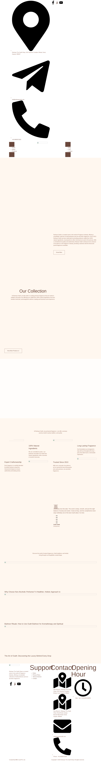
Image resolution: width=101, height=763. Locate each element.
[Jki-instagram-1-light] (57, 2)
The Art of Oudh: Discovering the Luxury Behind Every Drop (28, 656)
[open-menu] (11, 144)
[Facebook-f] (53, 2)
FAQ (69, 149)
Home (13, 147)
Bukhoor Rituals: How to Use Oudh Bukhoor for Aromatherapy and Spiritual (34, 624)
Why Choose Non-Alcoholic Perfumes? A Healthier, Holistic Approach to (32, 592)
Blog (69, 147)
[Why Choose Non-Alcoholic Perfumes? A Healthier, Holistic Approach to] (51, 575)
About (13, 149)
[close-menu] (11, 154)
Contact (70, 151)
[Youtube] (61, 2)
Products (14, 151)
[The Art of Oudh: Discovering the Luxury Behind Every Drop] (51, 639)
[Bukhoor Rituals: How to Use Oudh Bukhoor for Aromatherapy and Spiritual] (51, 607)
